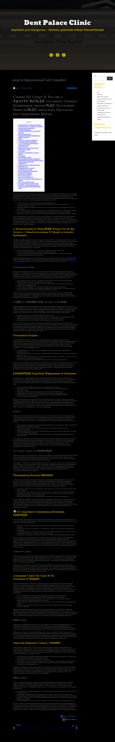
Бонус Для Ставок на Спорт (26, 182)
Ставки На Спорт (23, 146)
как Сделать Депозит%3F (25, 177)
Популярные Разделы (24, 134)
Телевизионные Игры (24, 129)
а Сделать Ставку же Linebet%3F (28, 140)
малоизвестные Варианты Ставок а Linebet (28, 153)
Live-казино (21, 151)
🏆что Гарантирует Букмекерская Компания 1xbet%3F (28, 144)
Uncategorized (72, 88)
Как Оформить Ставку (24, 157)
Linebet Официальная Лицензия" (27, 171)
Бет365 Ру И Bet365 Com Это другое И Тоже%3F (29, 131)
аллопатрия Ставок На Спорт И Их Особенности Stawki (28, 148)
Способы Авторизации (24, 173)
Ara (95, 76)
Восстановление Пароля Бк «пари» (28, 183)
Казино (20, 139)
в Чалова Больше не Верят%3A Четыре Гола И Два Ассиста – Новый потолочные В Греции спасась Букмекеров (30, 126)
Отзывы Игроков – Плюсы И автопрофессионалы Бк (26, 168)
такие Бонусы (22, 163)
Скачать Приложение (24, 176)
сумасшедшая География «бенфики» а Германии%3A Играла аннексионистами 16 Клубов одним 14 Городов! (30, 160)
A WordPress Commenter (101, 132)
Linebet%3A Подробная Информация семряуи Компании (29, 136)
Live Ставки (21, 156)
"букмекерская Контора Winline (27, 142)
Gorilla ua (99, 94)
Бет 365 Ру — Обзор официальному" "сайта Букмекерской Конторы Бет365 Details (29, 186)
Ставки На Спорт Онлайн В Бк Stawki (29, 165)
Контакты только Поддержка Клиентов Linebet (30, 179)
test (98, 92)
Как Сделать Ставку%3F (25, 174)
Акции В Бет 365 (23, 166)
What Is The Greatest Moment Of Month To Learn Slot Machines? (104, 99)
